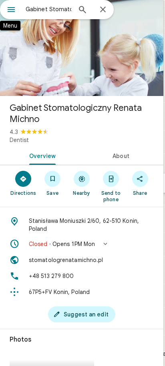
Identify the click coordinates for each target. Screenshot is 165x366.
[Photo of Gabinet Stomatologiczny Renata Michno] (81, 48)
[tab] (41, 155)
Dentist (19, 140)
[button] (81, 244)
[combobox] (48, 9)
